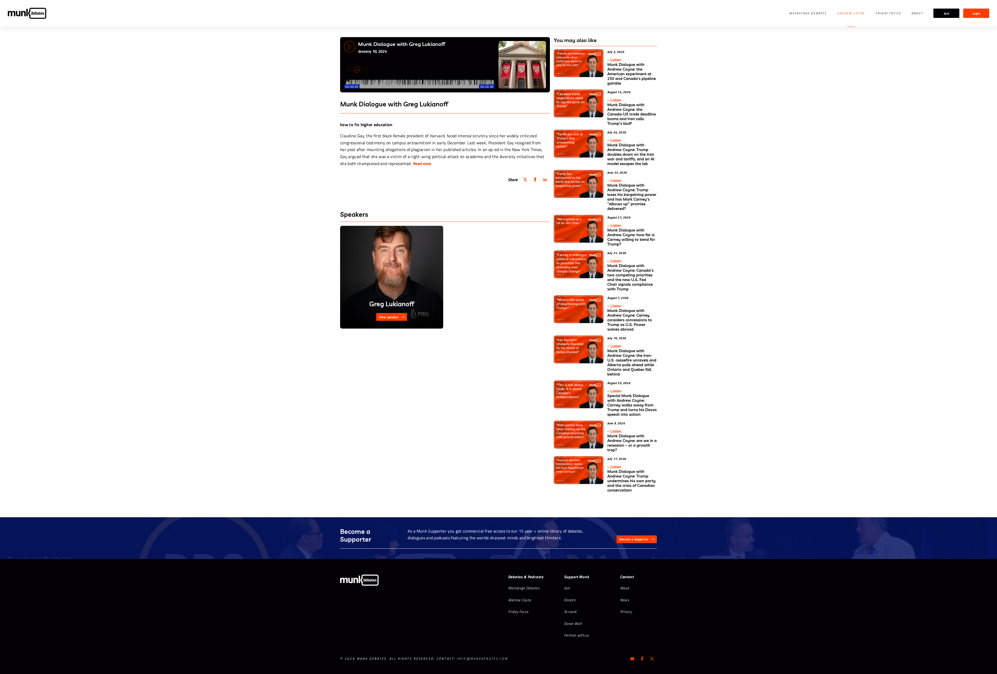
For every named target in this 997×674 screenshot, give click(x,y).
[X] (652, 659)
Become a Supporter (633, 539)
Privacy (626, 612)
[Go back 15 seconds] (349, 69)
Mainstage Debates (808, 13)
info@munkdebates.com (482, 658)
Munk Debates (27, 13)
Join (946, 13)
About (917, 13)
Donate (570, 600)
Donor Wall (572, 624)
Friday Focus (888, 13)
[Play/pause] (349, 46)
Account (570, 612)
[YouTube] (632, 659)
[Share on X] (525, 180)
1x (357, 70)
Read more (422, 163)
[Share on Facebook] (535, 180)
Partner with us (576, 635)
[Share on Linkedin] (545, 180)
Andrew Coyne (851, 13)
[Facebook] (642, 659)
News (624, 600)
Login (976, 13)
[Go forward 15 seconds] (365, 69)
